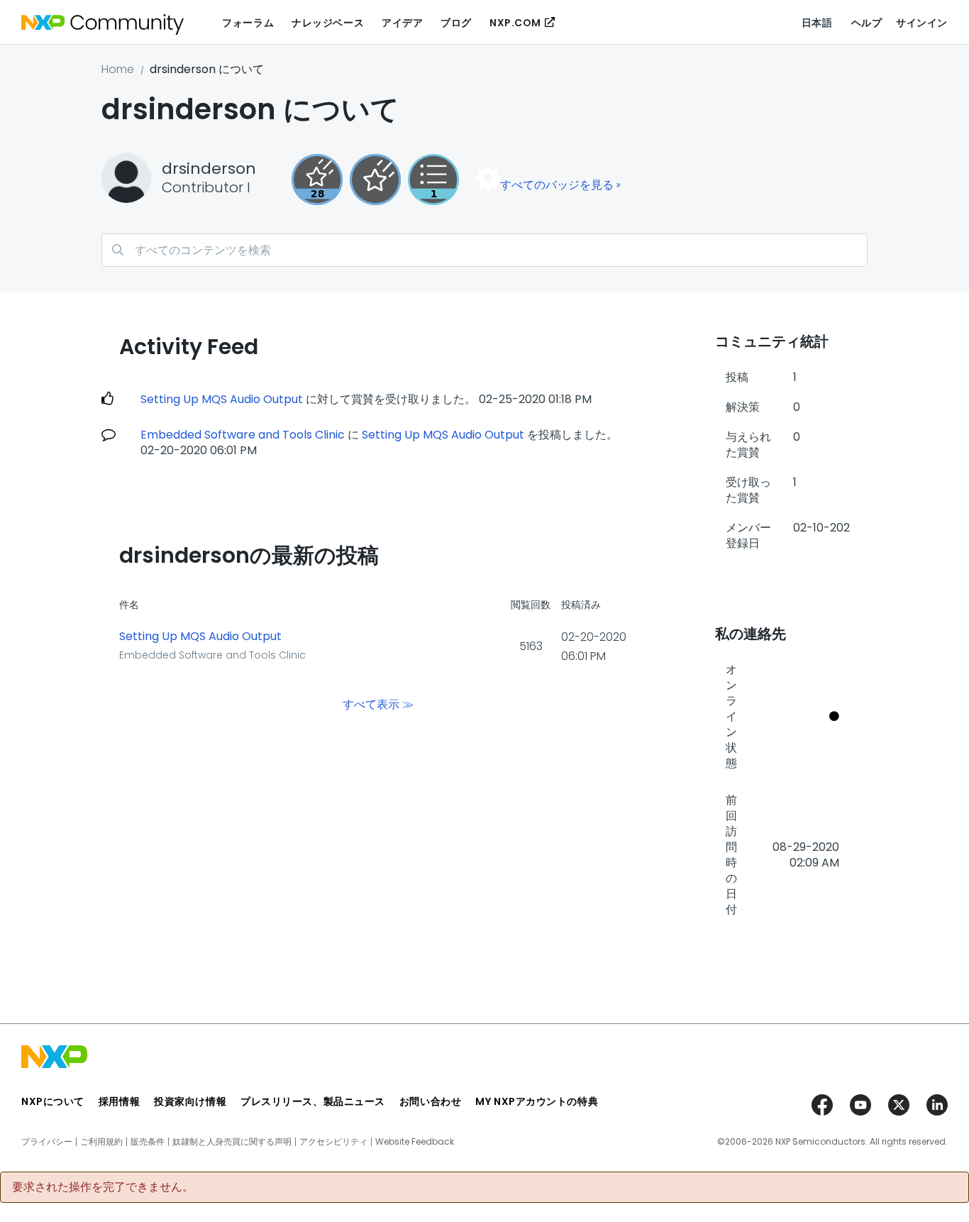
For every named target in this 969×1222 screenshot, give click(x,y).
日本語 (817, 23)
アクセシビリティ (333, 1142)
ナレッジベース (328, 23)
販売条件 (148, 1142)
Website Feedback (414, 1142)
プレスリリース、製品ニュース (312, 1101)
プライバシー (46, 1142)
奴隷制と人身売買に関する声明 (232, 1142)
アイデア (402, 23)
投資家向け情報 (190, 1101)
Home (117, 69)
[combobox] (484, 250)
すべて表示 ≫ (378, 703)
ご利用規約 (101, 1142)
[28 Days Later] (317, 179)
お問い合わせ (430, 1101)
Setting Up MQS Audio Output (221, 399)
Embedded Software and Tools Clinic (242, 434)
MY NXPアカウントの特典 (536, 1101)
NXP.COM (515, 23)
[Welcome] (375, 179)
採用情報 (119, 1101)
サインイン (922, 23)
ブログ (456, 23)
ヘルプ (866, 23)
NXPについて (52, 1101)
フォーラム (248, 23)
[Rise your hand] (433, 179)
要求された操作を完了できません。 (103, 1187)
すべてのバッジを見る (557, 185)
